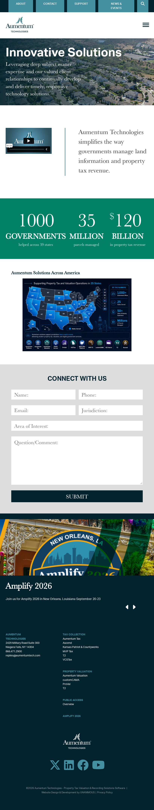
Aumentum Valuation (75, 675)
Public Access (73, 700)
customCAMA (71, 680)
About (21, 3)
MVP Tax (68, 651)
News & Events (116, 6)
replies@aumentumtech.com (23, 655)
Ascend (67, 643)
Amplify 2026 (72, 716)
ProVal (66, 684)
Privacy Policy (105, 792)
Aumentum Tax (71, 639)
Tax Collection (74, 634)
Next (134, 607)
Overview (68, 704)
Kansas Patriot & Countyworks (81, 647)
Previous (127, 607)
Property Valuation (77, 671)
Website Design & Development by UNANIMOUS (68, 792)
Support (81, 3)
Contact (50, 3)
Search (142, 6)
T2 (64, 655)
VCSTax (67, 659)
